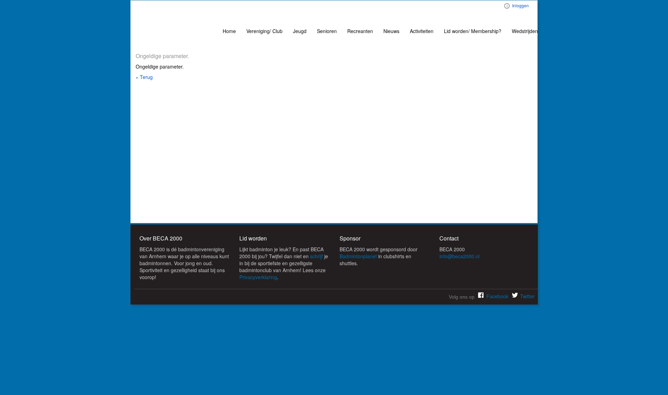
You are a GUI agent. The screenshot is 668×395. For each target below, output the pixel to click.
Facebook (497, 296)
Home (229, 30)
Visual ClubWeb (507, 6)
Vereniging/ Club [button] (264, 30)
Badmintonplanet (358, 256)
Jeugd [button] (300, 30)
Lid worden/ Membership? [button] (472, 30)
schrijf (316, 256)
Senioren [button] (327, 30)
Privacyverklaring (258, 277)
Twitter (527, 296)
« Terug (144, 76)
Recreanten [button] (360, 30)
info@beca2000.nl (459, 256)
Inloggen (520, 5)
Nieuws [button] (391, 30)
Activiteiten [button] (422, 30)
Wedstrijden (525, 30)
